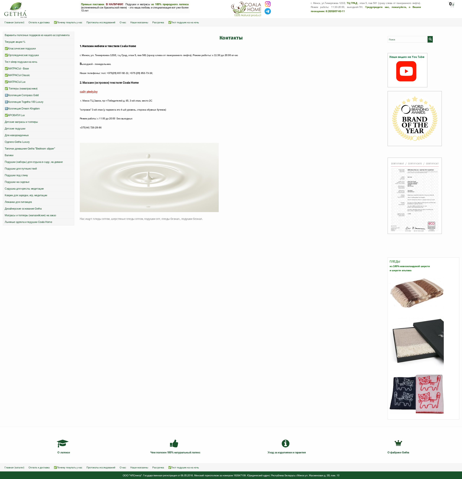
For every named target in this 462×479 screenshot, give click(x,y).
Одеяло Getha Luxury (17, 142)
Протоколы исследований (100, 22)
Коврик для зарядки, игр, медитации (26, 195)
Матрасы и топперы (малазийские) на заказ (30, 215)
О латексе (63, 452)
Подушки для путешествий (21, 168)
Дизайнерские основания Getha (23, 208)
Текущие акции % (15, 41)
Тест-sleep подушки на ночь (21, 61)
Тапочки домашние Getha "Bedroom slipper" (30, 148)
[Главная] (38, 9)
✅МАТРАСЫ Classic (17, 75)
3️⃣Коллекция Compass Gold (21, 95)
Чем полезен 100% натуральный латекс (175, 452)
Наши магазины (139, 22)
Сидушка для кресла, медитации (24, 188)
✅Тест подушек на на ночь (183, 22)
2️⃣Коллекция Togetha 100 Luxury (24, 102)
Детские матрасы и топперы (21, 122)
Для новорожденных (17, 135)
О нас (123, 22)
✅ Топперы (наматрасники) (21, 88)
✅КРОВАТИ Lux (15, 115)
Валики (9, 155)
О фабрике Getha (398, 452)
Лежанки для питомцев (18, 202)
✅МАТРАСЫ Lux (15, 82)
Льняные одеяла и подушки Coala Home (28, 222)
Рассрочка (158, 22)
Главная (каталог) (14, 22)
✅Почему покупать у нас (68, 22)
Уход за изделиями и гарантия (287, 452)
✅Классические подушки (20, 48)
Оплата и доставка (39, 22)
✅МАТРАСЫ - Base (17, 68)
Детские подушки (15, 128)
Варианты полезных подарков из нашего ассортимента (37, 35)
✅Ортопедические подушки (22, 55)
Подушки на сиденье (17, 182)
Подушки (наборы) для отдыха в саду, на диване (34, 162)
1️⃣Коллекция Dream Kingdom (22, 108)
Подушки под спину (16, 175)
